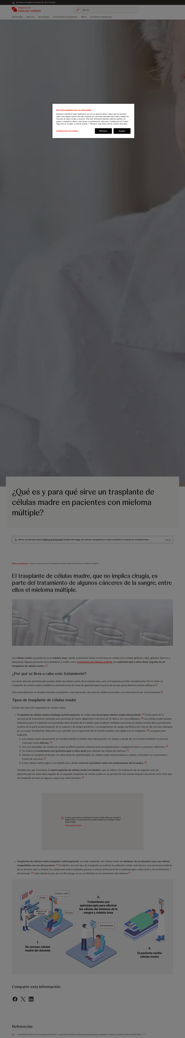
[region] (93, 121)
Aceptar (122, 131)
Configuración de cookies (67, 131)
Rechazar (103, 131)
